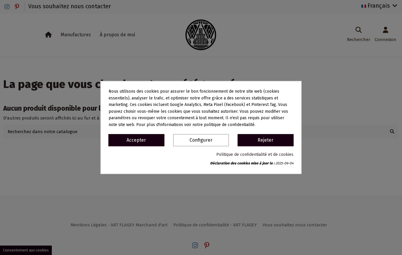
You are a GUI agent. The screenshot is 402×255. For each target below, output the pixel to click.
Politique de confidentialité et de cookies (254, 154)
